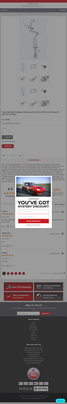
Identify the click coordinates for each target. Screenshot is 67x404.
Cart (64, 10)
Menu (5, 10)
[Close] (50, 178)
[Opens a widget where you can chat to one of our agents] (60, 401)
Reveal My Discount (33, 221)
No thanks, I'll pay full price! (33, 225)
